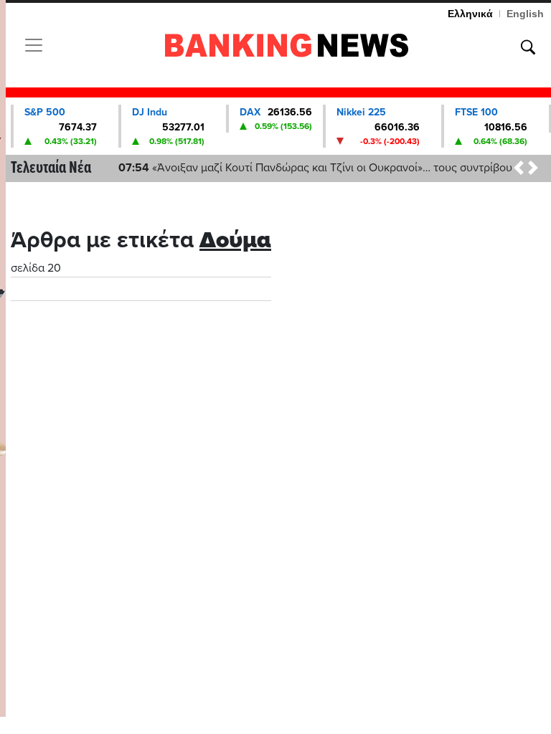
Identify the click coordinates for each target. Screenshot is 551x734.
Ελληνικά (470, 13)
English (525, 13)
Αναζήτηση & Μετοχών (528, 47)
